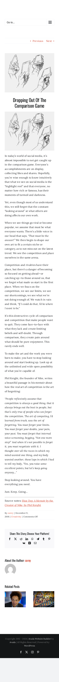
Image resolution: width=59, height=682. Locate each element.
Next (49, 40)
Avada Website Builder (39, 638)
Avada (13, 642)
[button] (7, 599)
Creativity (16, 516)
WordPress (29, 645)
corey (10, 513)
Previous (38, 40)
